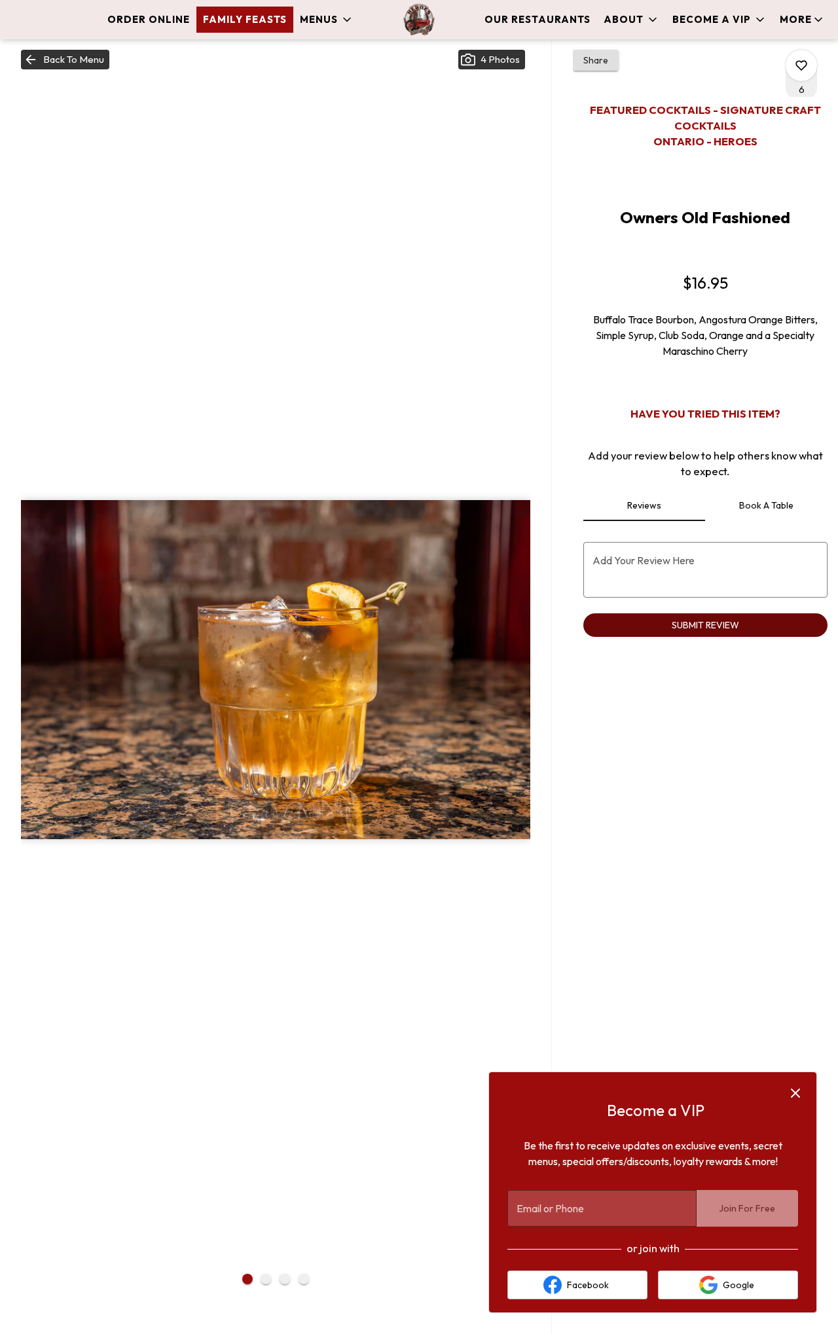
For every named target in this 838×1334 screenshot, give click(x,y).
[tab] (644, 505)
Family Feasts (245, 19)
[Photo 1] (247, 1279)
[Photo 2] (266, 1279)
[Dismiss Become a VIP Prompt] (795, 1093)
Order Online (148, 19)
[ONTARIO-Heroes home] (419, 19)
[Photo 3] (285, 1279)
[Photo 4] (304, 1279)
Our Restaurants (537, 19)
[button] (326, 20)
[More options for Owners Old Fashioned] (801, 65)
